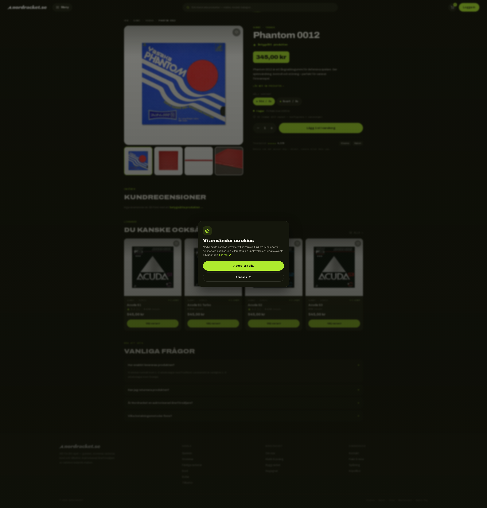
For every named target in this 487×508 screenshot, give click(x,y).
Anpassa (241, 277)
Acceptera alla (243, 265)
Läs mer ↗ (225, 255)
